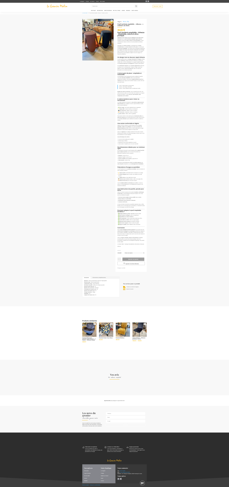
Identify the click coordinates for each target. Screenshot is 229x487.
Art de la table (116, 10)
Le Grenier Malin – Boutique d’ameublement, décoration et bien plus (130, 244)
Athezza (119, 246)
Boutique (93, 10)
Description (86, 277)
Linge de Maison (108, 10)
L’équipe (87, 1)
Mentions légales (85, 485)
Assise (124, 22)
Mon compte (102, 1)
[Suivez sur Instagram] (148, 1)
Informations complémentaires (99, 277)
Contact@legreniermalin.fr (125, 472)
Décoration (100, 10)
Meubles (128, 10)
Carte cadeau (134, 10)
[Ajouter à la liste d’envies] (95, 324)
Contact (97, 1)
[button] (112, 21)
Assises (123, 10)
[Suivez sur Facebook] (146, 1)
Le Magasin (82, 1)
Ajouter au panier (133, 259)
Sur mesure (92, 1)
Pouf (128, 22)
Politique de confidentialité (95, 485)
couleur (119, 252)
